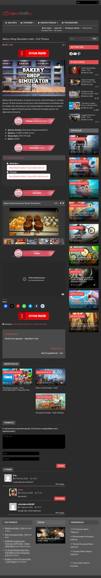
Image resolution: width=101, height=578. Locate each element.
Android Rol (75, 272)
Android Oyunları (48, 23)
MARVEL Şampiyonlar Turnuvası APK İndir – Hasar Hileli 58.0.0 (17, 543)
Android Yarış (76, 228)
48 (97, 98)
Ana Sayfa (12, 23)
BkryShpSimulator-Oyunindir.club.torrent (28, 176)
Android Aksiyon (77, 139)
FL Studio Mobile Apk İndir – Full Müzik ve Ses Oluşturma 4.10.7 (17, 552)
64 (96, 263)
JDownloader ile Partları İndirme (82, 538)
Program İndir (71, 23)
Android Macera (77, 316)
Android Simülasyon (79, 161)
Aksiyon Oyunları (44, 372)
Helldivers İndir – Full (14, 528)
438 (29, 383)
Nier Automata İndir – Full (16, 535)
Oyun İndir (28, 23)
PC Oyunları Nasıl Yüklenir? (79, 530)
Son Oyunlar (78, 62)
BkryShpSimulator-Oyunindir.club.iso (26, 167)
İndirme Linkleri (15, 158)
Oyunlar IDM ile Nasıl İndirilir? (81, 552)
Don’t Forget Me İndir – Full (52, 353)
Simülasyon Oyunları (72, 28)
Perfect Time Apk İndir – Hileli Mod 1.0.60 (21, 339)
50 (96, 307)
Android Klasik (76, 250)
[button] (21, 241)
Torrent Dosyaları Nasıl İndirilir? (81, 545)
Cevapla (60, 484)
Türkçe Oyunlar (40, 324)
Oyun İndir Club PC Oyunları (80, 564)
